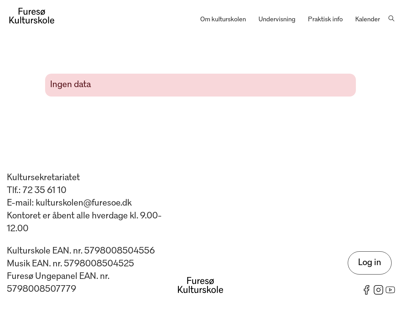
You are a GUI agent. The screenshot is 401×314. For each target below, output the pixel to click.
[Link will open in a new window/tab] (366, 290)
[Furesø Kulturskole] (31, 16)
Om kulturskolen (223, 19)
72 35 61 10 (44, 191)
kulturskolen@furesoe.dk (84, 203)
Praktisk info (325, 19)
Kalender (367, 19)
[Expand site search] (391, 20)
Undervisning (276, 19)
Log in (369, 263)
